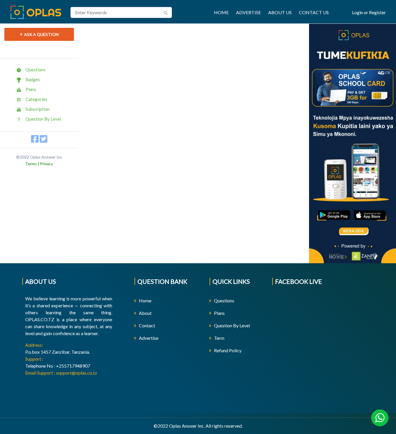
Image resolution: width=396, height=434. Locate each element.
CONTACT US (314, 12)
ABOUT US (280, 12)
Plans (31, 89)
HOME (221, 12)
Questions (36, 69)
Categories (36, 99)
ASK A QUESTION (41, 34)
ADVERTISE (248, 12)
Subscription (38, 109)
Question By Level (43, 118)
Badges (33, 79)
